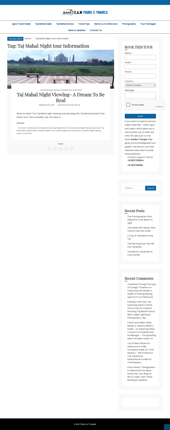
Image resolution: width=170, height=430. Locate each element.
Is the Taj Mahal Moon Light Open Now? (51, 128)
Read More (20, 123)
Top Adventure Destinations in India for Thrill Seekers (139, 359)
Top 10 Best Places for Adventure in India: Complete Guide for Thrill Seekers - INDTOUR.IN (140, 348)
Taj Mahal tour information (71, 90)
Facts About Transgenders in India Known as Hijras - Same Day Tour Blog (141, 370)
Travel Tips (84, 23)
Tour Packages (148, 23)
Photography (129, 23)
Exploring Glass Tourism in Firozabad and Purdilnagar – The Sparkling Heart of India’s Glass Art (141, 333)
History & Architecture (106, 23)
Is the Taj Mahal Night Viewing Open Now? (84, 128)
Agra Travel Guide (21, 23)
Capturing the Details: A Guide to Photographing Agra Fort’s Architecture (140, 294)
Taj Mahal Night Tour (45, 130)
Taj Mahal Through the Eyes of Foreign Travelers (141, 286)
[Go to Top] (167, 427)
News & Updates (76, 30)
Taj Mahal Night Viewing (50, 90)
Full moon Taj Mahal (26, 128)
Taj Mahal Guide (43, 23)
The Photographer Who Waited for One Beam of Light (140, 219)
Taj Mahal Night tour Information (68, 130)
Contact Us (96, 30)
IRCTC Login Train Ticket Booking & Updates (139, 378)
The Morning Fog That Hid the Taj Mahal (140, 245)
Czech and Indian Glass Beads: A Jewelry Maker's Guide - (140, 325)
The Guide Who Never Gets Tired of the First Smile (141, 229)
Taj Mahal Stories (65, 23)
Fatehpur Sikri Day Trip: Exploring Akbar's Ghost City (139, 305)
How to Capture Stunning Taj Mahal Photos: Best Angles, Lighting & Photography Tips (141, 313)
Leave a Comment (24, 133)
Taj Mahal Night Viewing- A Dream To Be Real (61, 97)
